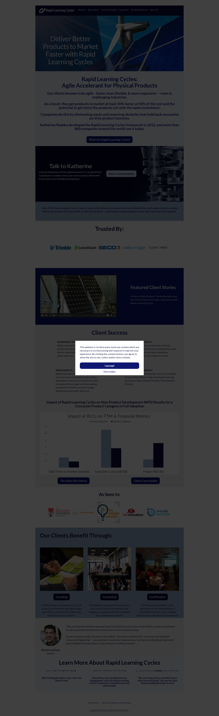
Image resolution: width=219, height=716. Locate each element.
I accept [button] (109, 365)
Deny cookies (109, 371)
